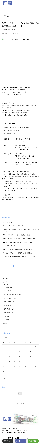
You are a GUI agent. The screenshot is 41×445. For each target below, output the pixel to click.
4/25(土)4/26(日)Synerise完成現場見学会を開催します (18, 235)
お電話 (18, 156)
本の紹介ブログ (8, 305)
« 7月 (3, 378)
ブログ (5, 282)
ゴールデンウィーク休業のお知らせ (13, 225)
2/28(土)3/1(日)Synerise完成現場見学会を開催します (17, 242)
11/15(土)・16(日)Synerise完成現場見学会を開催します (18, 249)
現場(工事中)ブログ (9, 312)
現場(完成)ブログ (8, 309)
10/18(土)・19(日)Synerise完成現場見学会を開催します (18, 253)
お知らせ (16, 33)
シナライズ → (20, 441)
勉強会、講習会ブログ (10, 298)
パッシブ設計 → (33, 441)
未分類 (5, 323)
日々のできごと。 (8, 320)
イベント (10, 33)
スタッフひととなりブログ (11, 291)
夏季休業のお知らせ (8, 222)
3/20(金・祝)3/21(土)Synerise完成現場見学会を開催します (19, 238)
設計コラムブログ (9, 316)
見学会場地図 (24, 149)
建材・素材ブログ (9, 301)
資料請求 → (7, 441)
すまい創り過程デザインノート (12, 294)
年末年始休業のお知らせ (10, 245)
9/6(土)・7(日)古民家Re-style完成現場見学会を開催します (19, 256)
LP (4, 271)
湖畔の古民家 (8, 287)
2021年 (6, 284)
